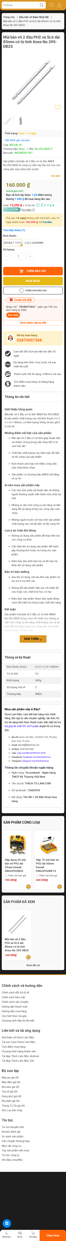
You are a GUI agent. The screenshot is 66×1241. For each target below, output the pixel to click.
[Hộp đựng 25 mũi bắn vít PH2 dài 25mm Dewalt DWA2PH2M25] (17, 844)
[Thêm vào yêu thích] (57, 107)
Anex (22, 149)
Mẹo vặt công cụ (11, 1145)
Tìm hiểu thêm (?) (14, 230)
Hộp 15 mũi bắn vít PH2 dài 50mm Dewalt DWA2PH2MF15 (47, 865)
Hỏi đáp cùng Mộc (12, 1159)
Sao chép (13, 315)
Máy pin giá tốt (10, 1077)
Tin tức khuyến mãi (13, 1127)
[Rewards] (7, 1223)
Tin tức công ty (10, 1155)
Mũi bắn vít (15, 144)
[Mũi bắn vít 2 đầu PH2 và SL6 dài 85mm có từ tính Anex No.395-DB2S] (17, 924)
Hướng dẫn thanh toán (15, 1006)
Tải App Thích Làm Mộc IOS (18, 1060)
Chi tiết (55, 176)
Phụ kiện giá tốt (11, 1101)
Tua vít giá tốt (9, 1091)
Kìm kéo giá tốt (10, 1087)
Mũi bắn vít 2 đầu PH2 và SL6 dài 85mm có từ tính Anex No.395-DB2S (17, 945)
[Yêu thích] (51, 5)
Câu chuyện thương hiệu (16, 1141)
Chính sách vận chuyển (15, 1001)
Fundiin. (48, 222)
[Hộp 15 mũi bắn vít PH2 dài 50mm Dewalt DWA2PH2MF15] (48, 844)
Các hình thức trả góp (14, 1016)
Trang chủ (9, 17)
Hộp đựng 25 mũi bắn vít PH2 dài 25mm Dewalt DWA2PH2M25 (15, 865)
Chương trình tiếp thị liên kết (18, 1020)
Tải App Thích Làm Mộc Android (20, 1056)
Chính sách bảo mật (13, 997)
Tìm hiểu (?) (28, 210)
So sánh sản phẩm (12, 1136)
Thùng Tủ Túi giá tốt (13, 1105)
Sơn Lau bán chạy (12, 1110)
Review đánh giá (11, 1131)
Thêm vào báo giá (36, 290)
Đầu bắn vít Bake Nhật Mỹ (34, 17)
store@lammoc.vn (28, 745)
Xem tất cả (33, 965)
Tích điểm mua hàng (13, 1046)
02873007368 (29, 340)
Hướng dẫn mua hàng (14, 1011)
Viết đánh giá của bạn (17, 140)
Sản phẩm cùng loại (21, 822)
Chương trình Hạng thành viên (19, 1051)
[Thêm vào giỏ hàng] (28, 886)
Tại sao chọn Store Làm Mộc (19, 1042)
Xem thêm (31, 639)
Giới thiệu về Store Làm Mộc (18, 1037)
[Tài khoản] (59, 5)
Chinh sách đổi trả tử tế (15, 992)
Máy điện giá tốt (11, 1082)
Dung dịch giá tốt (11, 1096)
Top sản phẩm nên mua (15, 1150)
